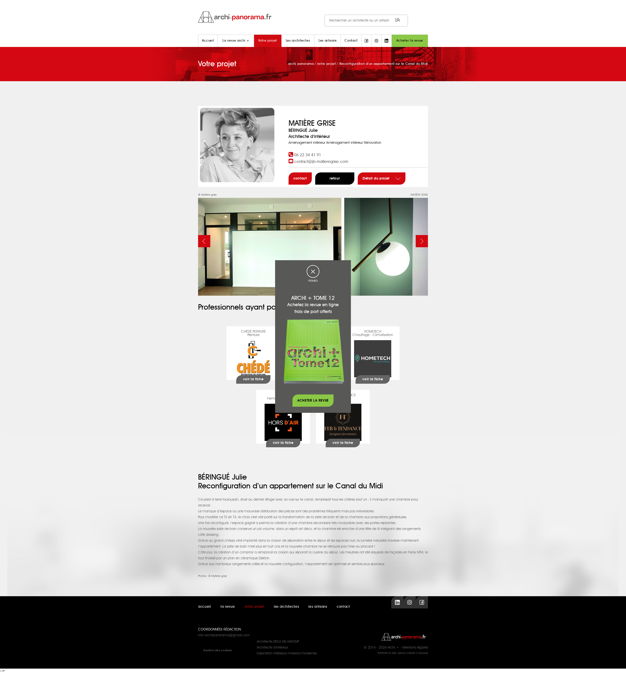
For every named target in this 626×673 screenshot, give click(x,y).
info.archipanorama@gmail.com (224, 635)
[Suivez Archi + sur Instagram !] (376, 41)
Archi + (393, 647)
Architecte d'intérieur (272, 647)
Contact (351, 40)
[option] (313, 244)
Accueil (208, 40)
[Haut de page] (617, 664)
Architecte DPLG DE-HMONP (278, 641)
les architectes (286, 606)
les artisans (317, 606)
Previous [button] (204, 241)
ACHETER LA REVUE (313, 400)
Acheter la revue (409, 40)
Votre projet (267, 40)
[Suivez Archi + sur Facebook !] (366, 41)
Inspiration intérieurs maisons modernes (287, 653)
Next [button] (422, 241)
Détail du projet (377, 178)
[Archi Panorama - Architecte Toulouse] (313, 17)
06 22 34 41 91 (307, 155)
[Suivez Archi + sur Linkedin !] (386, 41)
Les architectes (298, 40)
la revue (228, 606)
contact (300, 178)
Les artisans (328, 40)
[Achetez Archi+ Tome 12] (313, 351)
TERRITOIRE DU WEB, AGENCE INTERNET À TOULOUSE (403, 653)
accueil (204, 606)
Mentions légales (415, 647)
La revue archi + (236, 40)
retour (335, 178)
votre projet (254, 606)
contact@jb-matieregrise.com (321, 162)
